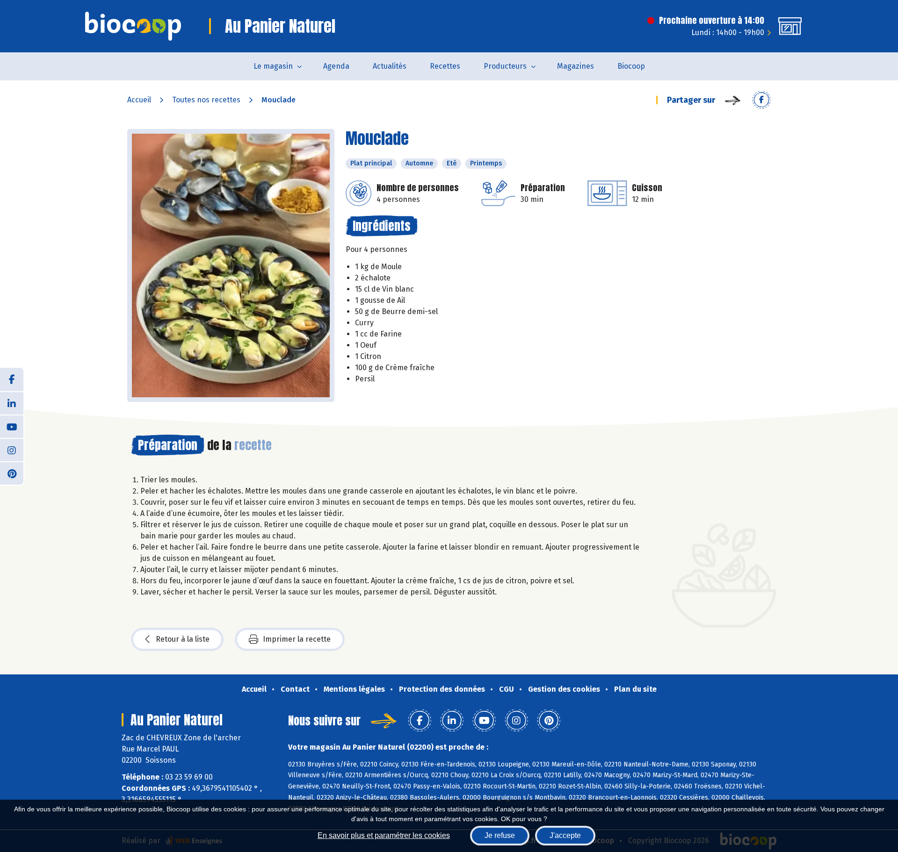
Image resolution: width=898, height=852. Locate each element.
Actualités (389, 66)
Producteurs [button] (505, 66)
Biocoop (631, 66)
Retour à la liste (183, 639)
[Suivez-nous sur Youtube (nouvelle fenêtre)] (11, 426)
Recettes (445, 66)
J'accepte (565, 835)
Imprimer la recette (297, 639)
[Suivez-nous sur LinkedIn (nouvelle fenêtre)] (11, 403)
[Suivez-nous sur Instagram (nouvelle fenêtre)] (11, 449)
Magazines (575, 66)
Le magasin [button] (273, 66)
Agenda (336, 66)
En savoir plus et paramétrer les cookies (384, 835)
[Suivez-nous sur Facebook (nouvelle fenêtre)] (11, 379)
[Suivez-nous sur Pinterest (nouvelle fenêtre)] (11, 473)
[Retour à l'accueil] (133, 26)
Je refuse (500, 835)
